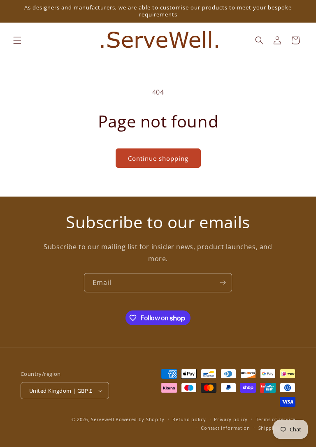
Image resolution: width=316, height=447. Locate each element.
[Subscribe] (223, 282)
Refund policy (189, 419)
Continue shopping (158, 158)
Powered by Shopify (140, 419)
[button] (17, 40)
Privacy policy (231, 419)
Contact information (225, 428)
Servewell (102, 419)
